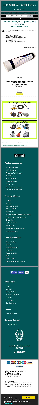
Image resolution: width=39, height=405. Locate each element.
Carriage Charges (12, 320)
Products (10, 13)
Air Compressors (11, 253)
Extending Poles (11, 181)
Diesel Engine (10, 220)
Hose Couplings (11, 178)
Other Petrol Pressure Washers (16, 217)
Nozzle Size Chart (12, 167)
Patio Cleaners (11, 170)
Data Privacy (10, 300)
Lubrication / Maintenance (14, 190)
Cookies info (8, 403)
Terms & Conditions (12, 294)
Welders (8, 245)
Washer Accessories (13, 163)
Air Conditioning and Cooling (15, 261)
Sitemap (8, 289)
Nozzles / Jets (10, 184)
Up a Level (24, 13)
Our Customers (11, 303)
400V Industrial (11, 209)
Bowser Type (10, 225)
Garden (8, 200)
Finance (8, 309)
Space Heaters (11, 242)
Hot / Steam (10, 211)
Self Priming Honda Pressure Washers (18, 214)
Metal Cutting (10, 258)
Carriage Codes (11, 324)
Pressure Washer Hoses (14, 173)
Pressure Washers (12, 196)
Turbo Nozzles (10, 176)
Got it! (28, 397)
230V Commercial (12, 206)
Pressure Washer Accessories (15, 228)
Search (17, 13)
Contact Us (33, 13)
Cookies (8, 297)
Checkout (33, 18)
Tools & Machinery (13, 237)
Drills (7, 256)
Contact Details (11, 292)
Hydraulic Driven (11, 223)
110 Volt (8, 203)
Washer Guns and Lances (14, 187)
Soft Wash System (12, 231)
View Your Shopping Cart (15, 18)
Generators (9, 250)
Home (4, 13)
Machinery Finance (12, 314)
